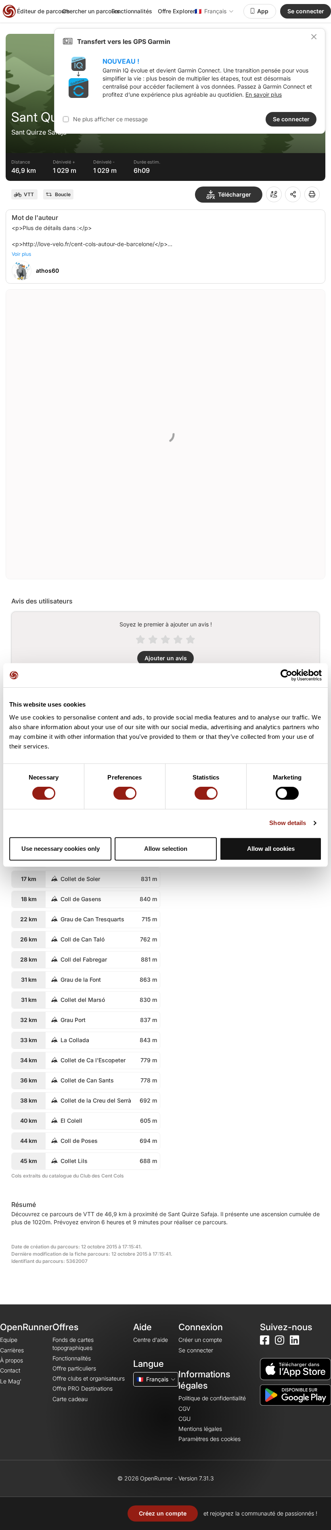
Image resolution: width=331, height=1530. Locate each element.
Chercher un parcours (91, 11)
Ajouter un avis (166, 658)
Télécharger (234, 194)
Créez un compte (162, 1513)
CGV (184, 1408)
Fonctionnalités (131, 11)
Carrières (12, 1350)
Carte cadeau (70, 1398)
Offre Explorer (176, 11)
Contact (10, 1370)
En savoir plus (263, 94)
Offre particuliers (74, 1368)
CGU (184, 1418)
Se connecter (305, 11)
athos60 (47, 270)
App (262, 11)
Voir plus (21, 254)
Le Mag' (10, 1381)
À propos (11, 1360)
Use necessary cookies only (60, 848)
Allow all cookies (271, 848)
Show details (287, 822)
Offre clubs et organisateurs (88, 1378)
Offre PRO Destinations (82, 1388)
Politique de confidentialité (212, 1398)
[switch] (124, 793)
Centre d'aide (150, 1339)
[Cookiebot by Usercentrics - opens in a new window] (286, 675)
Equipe (8, 1339)
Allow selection (165, 848)
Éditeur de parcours (43, 11)
